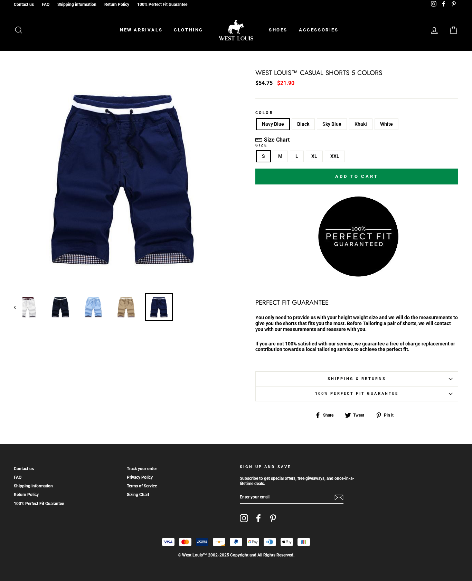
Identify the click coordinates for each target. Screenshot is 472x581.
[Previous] (18, 307)
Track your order (142, 468)
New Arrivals (141, 29)
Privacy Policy (140, 477)
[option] (123, 179)
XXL (334, 156)
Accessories (319, 29)
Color (264, 113)
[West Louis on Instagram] (244, 518)
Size (261, 145)
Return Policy (116, 4)
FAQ (45, 4)
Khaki (361, 124)
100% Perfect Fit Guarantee (162, 4)
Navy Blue (273, 124)
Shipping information (76, 4)
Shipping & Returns (357, 379)
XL (314, 156)
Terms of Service (142, 486)
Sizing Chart (138, 494)
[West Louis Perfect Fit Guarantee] (356, 275)
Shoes (278, 29)
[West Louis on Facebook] (258, 518)
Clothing (188, 29)
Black (303, 124)
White (386, 124)
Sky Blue (331, 124)
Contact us (24, 4)
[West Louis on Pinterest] (273, 518)
